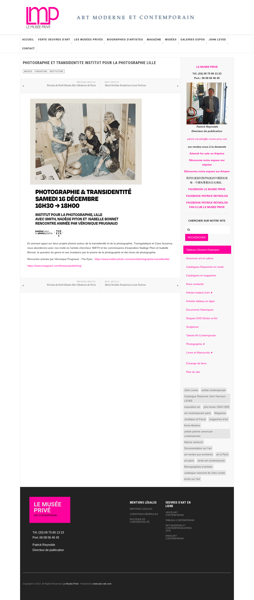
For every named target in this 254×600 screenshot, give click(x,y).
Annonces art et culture (199, 258)
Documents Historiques (199, 309)
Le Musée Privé (71, 583)
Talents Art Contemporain (201, 335)
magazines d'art (218, 419)
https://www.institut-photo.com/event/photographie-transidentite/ (132, 259)
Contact (28, 48)
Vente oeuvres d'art (54, 39)
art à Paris (222, 454)
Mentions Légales (141, 509)
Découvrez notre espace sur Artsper (207, 171)
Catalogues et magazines (201, 275)
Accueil (28, 39)
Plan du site (193, 371)
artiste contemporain (214, 390)
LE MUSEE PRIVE (207, 66)
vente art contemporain (211, 460)
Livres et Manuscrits (198, 352)
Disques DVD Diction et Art (201, 318)
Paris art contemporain (174, 537)
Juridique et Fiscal (195, 419)
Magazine (154, 39)
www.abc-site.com (102, 583)
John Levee (217, 39)
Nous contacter (195, 283)
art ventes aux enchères (198, 454)
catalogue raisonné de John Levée (204, 472)
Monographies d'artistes (198, 466)
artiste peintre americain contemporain (198, 433)
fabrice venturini (193, 442)
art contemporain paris (197, 413)
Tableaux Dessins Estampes (202, 249)
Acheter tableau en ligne (200, 301)
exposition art (192, 406)
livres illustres (192, 425)
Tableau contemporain (179, 520)
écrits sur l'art (192, 478)
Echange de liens (196, 363)
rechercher (197, 237)
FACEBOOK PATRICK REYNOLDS (207, 195)
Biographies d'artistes (125, 39)
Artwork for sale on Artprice (206, 153)
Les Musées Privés (88, 39)
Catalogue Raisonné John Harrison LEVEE (205, 398)
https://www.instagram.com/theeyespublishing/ (54, 265)
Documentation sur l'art (198, 448)
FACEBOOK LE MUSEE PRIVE (206, 189)
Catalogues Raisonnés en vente (205, 266)
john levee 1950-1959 (216, 406)
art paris (189, 460)
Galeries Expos (193, 39)
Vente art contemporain (174, 513)
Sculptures (192, 326)
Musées (171, 39)
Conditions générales (144, 514)
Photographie (194, 343)
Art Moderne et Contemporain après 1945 (178, 528)
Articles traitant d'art (198, 292)
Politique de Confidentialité (139, 520)
